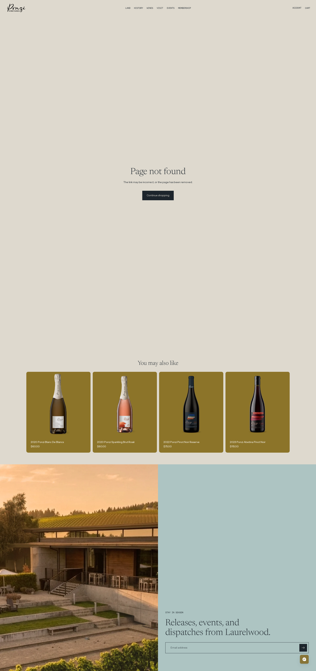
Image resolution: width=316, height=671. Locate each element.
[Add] (85, 430)
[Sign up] (303, 648)
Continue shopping (158, 195)
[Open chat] (304, 659)
